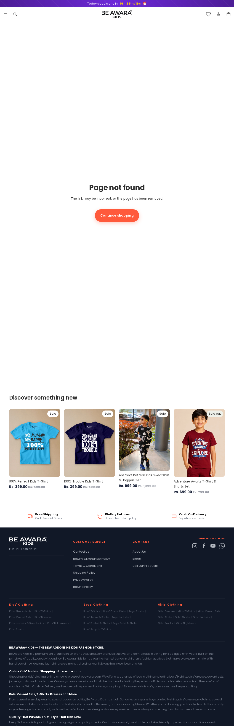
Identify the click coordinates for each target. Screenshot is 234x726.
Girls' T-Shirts (186, 611)
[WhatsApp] (222, 545)
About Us (139, 551)
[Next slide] (55, 443)
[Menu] (5, 14)
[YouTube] (213, 545)
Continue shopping (117, 215)
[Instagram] (194, 545)
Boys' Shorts (136, 611)
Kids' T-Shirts (43, 611)
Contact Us (81, 551)
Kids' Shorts (16, 629)
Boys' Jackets (120, 617)
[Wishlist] (208, 14)
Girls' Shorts (182, 617)
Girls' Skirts (165, 617)
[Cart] (228, 14)
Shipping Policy (84, 572)
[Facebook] (204, 545)
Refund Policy (83, 587)
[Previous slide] (14, 443)
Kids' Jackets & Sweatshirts (26, 623)
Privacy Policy (83, 580)
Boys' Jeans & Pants (96, 617)
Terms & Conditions (87, 566)
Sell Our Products (145, 566)
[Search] (15, 14)
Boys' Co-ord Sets (114, 611)
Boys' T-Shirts (91, 611)
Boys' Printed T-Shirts (96, 623)
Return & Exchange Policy (91, 558)
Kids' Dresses (43, 617)
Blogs (137, 558)
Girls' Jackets (201, 617)
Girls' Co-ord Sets (209, 611)
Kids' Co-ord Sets (20, 617)
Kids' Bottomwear (58, 623)
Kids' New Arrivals (20, 611)
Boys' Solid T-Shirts (125, 623)
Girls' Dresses (166, 611)
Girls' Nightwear (186, 623)
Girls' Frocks (165, 623)
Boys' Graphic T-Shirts (97, 629)
